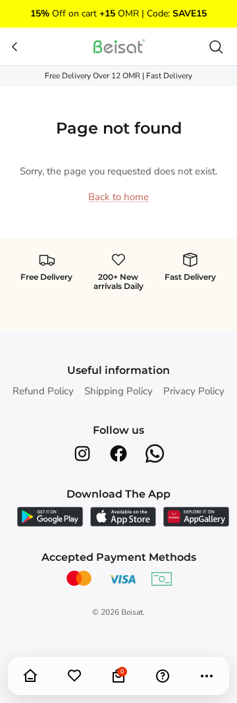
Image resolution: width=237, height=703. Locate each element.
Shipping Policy (118, 391)
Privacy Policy (193, 391)
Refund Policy (43, 391)
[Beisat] (118, 46)
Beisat (132, 612)
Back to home (118, 196)
